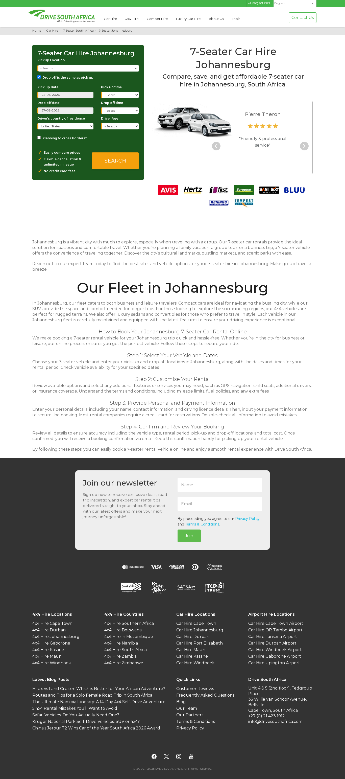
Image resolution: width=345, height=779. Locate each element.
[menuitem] (295, 3)
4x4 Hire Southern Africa (129, 623)
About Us (216, 19)
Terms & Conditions (202, 524)
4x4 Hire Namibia (121, 643)
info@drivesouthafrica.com (275, 721)
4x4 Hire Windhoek (51, 662)
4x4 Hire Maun (47, 656)
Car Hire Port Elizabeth (199, 643)
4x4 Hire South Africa (125, 649)
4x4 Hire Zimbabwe (123, 662)
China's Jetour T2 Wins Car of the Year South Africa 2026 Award (96, 728)
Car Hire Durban (192, 636)
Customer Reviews (195, 688)
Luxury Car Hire (188, 19)
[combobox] (88, 68)
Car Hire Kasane (192, 656)
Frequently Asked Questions (205, 695)
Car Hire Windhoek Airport (275, 649)
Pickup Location (51, 60)
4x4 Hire (132, 19)
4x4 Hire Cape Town (52, 623)
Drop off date (48, 103)
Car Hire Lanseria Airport (272, 636)
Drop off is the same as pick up (67, 77)
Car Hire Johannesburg (199, 630)
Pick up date (47, 87)
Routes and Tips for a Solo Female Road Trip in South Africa (92, 695)
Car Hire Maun (190, 649)
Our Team (186, 708)
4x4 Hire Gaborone (51, 643)
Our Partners (189, 715)
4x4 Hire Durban (49, 630)
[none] (295, 3)
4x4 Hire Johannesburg (56, 636)
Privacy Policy (247, 518)
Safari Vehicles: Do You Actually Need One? (75, 715)
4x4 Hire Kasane (48, 649)
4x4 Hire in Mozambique (128, 636)
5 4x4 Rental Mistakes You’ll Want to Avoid (74, 708)
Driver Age (109, 118)
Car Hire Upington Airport (274, 662)
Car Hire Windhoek (195, 662)
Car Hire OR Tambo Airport (275, 630)
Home (36, 30)
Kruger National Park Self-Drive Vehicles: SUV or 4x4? (86, 721)
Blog (181, 701)
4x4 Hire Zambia (120, 656)
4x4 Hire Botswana (123, 630)
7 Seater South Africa (78, 30)
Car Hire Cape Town (196, 623)
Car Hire (110, 19)
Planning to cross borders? (64, 138)
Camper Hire (157, 19)
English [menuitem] (279, 3)
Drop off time (112, 103)
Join (189, 535)
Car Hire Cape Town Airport (275, 623)
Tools (236, 19)
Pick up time (111, 87)
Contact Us (302, 17)
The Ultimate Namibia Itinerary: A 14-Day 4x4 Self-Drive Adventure (98, 701)
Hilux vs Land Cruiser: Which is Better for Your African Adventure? (98, 688)
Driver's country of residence (61, 118)
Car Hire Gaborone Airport (274, 656)
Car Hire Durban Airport (272, 643)
